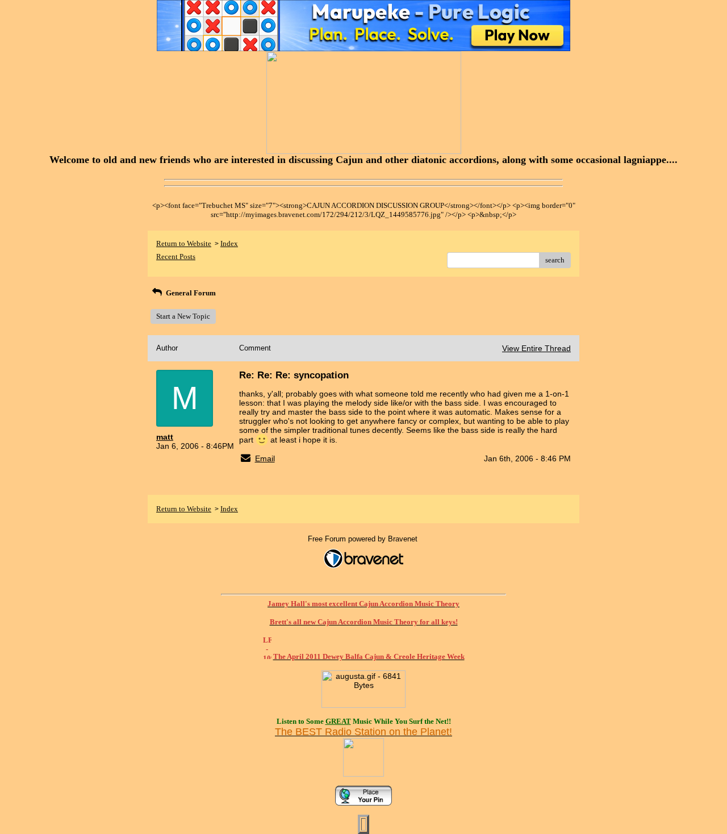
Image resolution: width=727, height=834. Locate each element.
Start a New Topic (183, 316)
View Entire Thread (536, 348)
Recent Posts (175, 256)
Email (265, 458)
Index (229, 243)
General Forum (190, 293)
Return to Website (183, 243)
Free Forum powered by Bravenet (364, 539)
